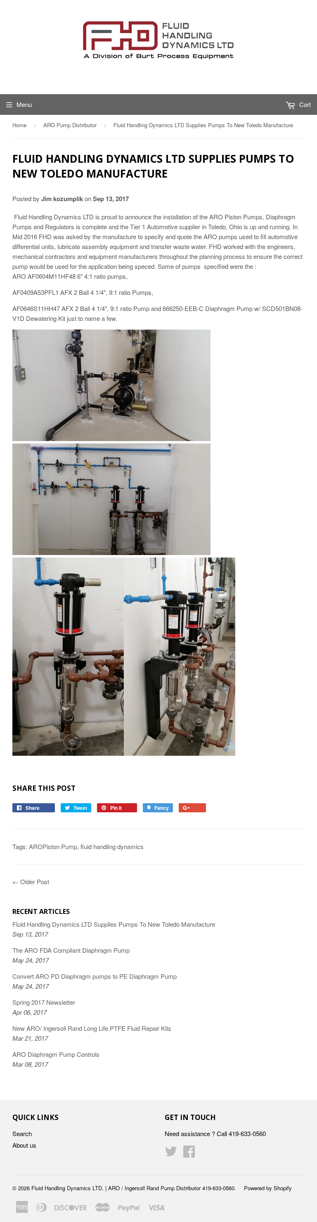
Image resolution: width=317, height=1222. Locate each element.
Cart (304, 104)
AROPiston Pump (53, 846)
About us (24, 1145)
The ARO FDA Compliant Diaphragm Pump (71, 950)
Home (19, 125)
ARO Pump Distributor (70, 125)
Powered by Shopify (268, 1188)
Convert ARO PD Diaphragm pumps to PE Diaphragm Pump (94, 976)
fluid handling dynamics (112, 846)
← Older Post (30, 881)
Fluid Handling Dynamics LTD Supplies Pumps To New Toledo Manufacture (113, 924)
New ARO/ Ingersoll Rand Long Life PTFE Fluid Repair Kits (91, 1028)
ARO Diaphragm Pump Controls (55, 1054)
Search (22, 1133)
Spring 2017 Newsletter (43, 1002)
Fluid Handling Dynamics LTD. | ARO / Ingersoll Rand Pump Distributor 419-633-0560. (133, 1188)
